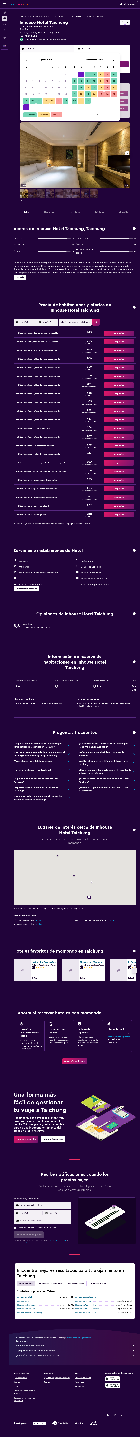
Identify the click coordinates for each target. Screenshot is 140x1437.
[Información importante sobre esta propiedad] (134, 662)
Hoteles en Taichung (74, 16)
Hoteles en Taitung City (85, 1313)
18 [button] (33, 94)
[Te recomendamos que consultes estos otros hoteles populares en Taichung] (134, 951)
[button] (5, 4)
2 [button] (65, 74)
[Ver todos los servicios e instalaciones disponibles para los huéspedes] (134, 550)
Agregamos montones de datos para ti (35, 1351)
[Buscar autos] (4, 24)
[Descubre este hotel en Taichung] (134, 229)
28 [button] (52, 101)
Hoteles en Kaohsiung (27, 1305)
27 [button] (46, 101)
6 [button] (45, 81)
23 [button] (65, 94)
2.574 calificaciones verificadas (52, 40)
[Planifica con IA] (4, 30)
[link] (75, 1061)
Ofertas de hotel (26, 16)
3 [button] (26, 81)
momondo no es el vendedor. (31, 1346)
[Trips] (4, 38)
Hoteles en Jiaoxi (24, 1301)
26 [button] (39, 101)
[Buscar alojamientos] (4, 18)
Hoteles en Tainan (83, 1301)
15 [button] (59, 87)
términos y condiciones (57, 1240)
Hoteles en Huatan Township (29, 1313)
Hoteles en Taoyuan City (86, 1305)
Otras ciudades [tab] (26, 1283)
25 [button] (32, 101)
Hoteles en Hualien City (85, 1297)
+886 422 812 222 (28, 36)
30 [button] (65, 101)
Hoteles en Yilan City (26, 1309)
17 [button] (26, 94)
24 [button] (26, 101)
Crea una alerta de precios (118, 1037)
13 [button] (46, 87)
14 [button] (52, 87)
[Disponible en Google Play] (112, 1378)
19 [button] (39, 94)
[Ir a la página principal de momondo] (19, 4)
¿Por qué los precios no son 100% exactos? (37, 1355)
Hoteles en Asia (41, 16)
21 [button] (52, 94)
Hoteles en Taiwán (57, 16)
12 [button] (39, 87)
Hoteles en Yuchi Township (87, 1309)
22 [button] (59, 94)
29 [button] (59, 101)
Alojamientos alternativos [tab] (50, 1283)
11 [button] (32, 87)
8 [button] (59, 81)
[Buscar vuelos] (4, 12)
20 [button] (46, 94)
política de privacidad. (28, 1243)
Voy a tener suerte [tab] (76, 1283)
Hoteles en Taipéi (24, 1297)
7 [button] (52, 81)
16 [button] (66, 87)
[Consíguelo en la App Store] (112, 1385)
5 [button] (39, 81)
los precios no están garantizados (79, 1338)
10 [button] (26, 87)
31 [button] (26, 107)
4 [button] (32, 81)
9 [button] (65, 81)
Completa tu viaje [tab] (98, 1283)
